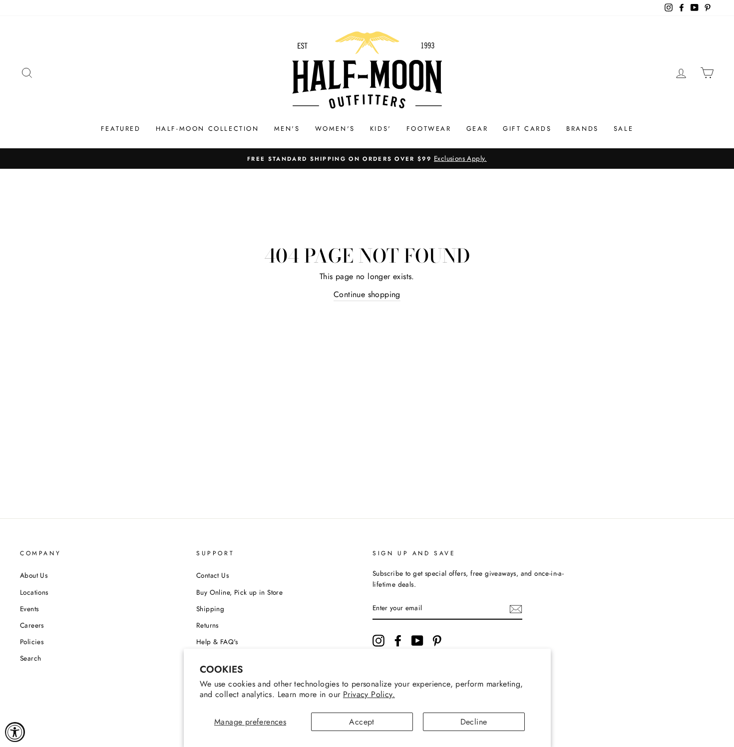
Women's (335, 128)
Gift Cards (527, 128)
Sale (623, 128)
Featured (121, 128)
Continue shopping (367, 294)
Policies (31, 642)
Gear (477, 128)
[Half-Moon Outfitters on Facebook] (398, 641)
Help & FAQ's (217, 642)
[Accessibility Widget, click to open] (15, 732)
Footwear (428, 128)
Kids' (380, 128)
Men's (287, 128)
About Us (33, 575)
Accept (361, 722)
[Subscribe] (515, 608)
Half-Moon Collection (207, 128)
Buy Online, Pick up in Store (239, 592)
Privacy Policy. (369, 694)
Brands (582, 128)
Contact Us (212, 575)
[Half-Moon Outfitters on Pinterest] (437, 641)
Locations (34, 592)
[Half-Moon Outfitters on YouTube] (417, 641)
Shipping (210, 609)
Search (30, 658)
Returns (207, 625)
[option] (367, 158)
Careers (32, 625)
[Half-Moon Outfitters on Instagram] (378, 641)
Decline (473, 722)
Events (29, 609)
